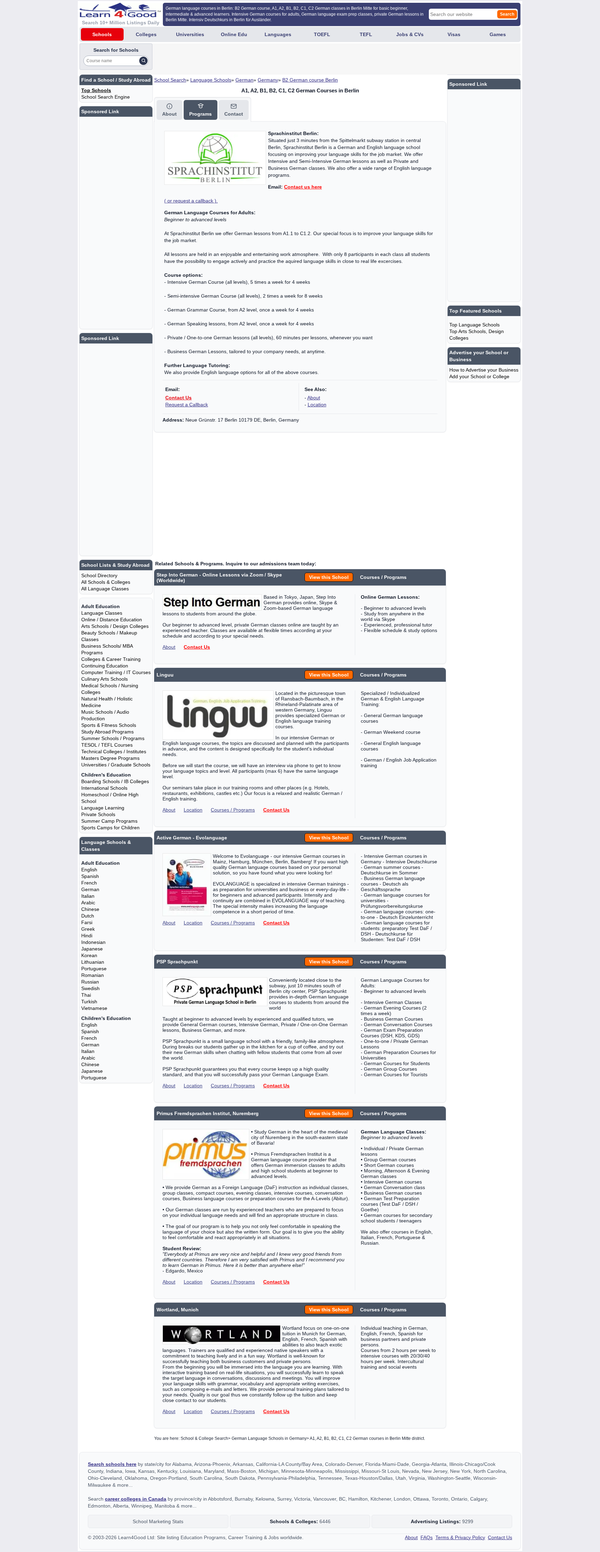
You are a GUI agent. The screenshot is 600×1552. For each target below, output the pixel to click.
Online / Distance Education (111, 619)
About (313, 397)
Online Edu (234, 34)
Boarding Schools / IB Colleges (115, 781)
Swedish (90, 988)
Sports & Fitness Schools (108, 725)
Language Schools (210, 80)
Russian (90, 982)
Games (498, 34)
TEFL (366, 34)
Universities (190, 34)
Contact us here (303, 187)
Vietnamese (94, 1008)
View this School (329, 577)
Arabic (88, 902)
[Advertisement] (280, 59)
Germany (268, 80)
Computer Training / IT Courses (116, 672)
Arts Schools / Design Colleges (115, 626)
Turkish (89, 1001)
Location (317, 404)
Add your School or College (479, 376)
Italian (87, 896)
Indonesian (93, 942)
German (244, 80)
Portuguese (94, 968)
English (89, 869)
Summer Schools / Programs (112, 738)
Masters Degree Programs (110, 758)
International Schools (104, 788)
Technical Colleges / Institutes (113, 751)
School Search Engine (105, 97)
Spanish (90, 876)
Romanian (92, 975)
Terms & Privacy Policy (460, 1537)
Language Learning (102, 808)
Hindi (86, 935)
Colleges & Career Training (111, 659)
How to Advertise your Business (483, 370)
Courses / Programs (233, 810)
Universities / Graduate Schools (115, 764)
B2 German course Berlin (310, 80)
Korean (89, 955)
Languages (278, 34)
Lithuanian (92, 962)
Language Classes (101, 613)
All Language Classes (105, 588)
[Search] (143, 61)
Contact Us (178, 397)
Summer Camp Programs (109, 821)
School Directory (99, 575)
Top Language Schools (474, 324)
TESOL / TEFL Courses (107, 745)
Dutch (87, 916)
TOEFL (322, 34)
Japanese (92, 949)
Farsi (86, 922)
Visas (454, 34)
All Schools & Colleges (105, 582)
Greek (88, 929)
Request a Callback (186, 404)
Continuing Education (104, 666)
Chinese (90, 909)
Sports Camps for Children (110, 827)
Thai (86, 995)
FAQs (426, 1537)
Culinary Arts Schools (104, 679)
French (89, 883)
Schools (102, 34)
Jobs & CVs (410, 34)
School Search (170, 80)
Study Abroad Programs (107, 731)
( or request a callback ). (191, 201)
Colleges (146, 34)
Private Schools (98, 814)
